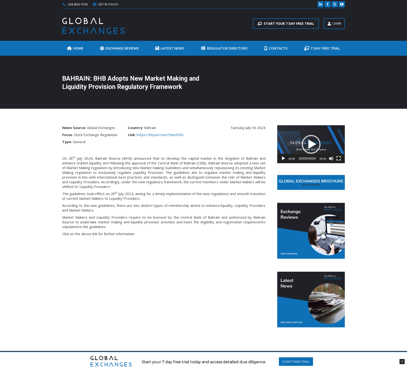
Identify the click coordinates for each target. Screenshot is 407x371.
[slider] (307, 158)
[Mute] (331, 158)
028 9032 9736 (78, 4)
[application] (311, 144)
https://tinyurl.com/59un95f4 (160, 134)
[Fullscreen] (338, 158)
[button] (311, 144)
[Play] (283, 158)
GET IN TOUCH (108, 4)
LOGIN (336, 23)
